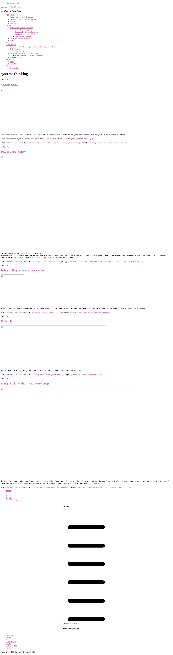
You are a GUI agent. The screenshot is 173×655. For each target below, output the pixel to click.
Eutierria (6, 321)
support (45, 261)
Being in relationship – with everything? (25, 383)
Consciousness (9, 84)
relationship (82, 261)
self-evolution (108, 143)
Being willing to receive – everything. (23, 270)
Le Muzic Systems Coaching (11, 7)
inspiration (82, 375)
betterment (74, 261)
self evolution (47, 143)
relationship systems (95, 143)
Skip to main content (13, 3)
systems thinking (73, 143)
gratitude (74, 375)
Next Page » (13, 500)
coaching (35, 375)
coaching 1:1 (37, 143)
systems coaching (59, 143)
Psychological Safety (13, 151)
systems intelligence (122, 261)
